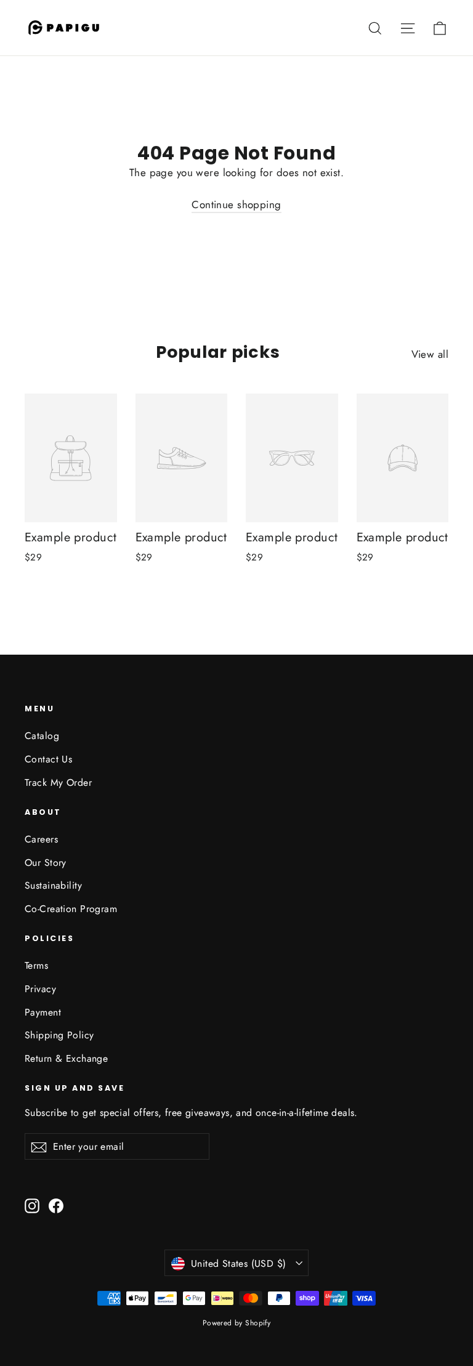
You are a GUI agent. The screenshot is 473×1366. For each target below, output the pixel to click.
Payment (43, 1012)
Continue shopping (236, 204)
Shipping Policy (59, 1035)
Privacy (40, 989)
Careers (41, 839)
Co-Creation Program (71, 909)
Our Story (46, 862)
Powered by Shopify (237, 1322)
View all (429, 354)
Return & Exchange (66, 1058)
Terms (36, 965)
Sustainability (53, 885)
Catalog (42, 736)
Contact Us (48, 759)
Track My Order (58, 782)
